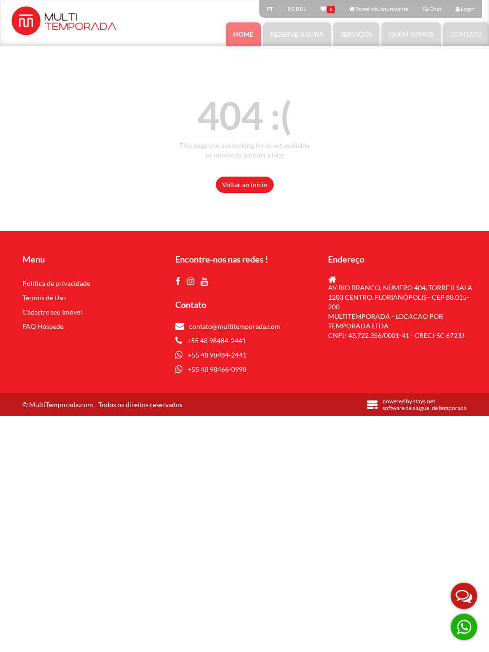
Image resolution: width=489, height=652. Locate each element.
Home (243, 34)
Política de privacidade (56, 283)
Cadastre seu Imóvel (52, 312)
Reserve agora (297, 34)
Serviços (356, 34)
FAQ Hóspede (43, 326)
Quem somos (411, 34)
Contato (466, 34)
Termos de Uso (44, 298)
